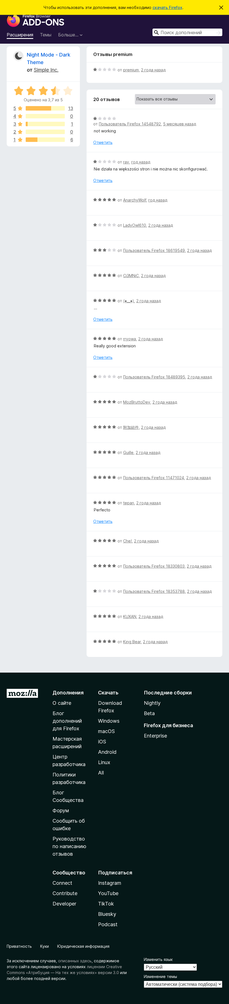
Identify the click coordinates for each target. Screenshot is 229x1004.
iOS (102, 742)
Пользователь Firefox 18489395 (154, 377)
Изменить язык (158, 959)
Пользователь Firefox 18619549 (154, 250)
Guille (128, 452)
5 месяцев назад (179, 123)
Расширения (20, 35)
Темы (45, 35)
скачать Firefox (167, 7)
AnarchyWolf (134, 200)
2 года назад (153, 69)
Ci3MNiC (131, 275)
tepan (128, 502)
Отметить (103, 142)
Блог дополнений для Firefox (67, 720)
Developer (64, 904)
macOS (106, 731)
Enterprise (155, 736)
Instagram (109, 883)
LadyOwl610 (134, 225)
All (101, 773)
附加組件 (131, 427)
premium (131, 69)
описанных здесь (75, 960)
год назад (140, 162)
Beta (149, 713)
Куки (44, 946)
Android (107, 752)
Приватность (19, 946)
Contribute (65, 893)
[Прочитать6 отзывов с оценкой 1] (45, 139)
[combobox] (187, 32)
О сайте (62, 703)
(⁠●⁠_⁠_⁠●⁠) (128, 300)
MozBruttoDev (136, 402)
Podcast (108, 924)
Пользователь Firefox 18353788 (154, 591)
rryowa (129, 338)
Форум (61, 810)
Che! (127, 541)
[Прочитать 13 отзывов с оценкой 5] (45, 108)
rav (126, 162)
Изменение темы (160, 976)
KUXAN (129, 616)
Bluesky (107, 914)
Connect (62, 883)
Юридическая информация (83, 946)
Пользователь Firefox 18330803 (154, 566)
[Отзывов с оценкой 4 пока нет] (45, 116)
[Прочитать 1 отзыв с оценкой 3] (45, 124)
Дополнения (68, 693)
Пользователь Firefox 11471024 (153, 477)
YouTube (108, 893)
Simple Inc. (46, 70)
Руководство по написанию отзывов (69, 846)
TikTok (106, 904)
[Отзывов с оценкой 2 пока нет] (45, 132)
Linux (104, 762)
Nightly (152, 703)
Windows (109, 721)
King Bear (132, 641)
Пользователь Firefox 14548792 (130, 123)
